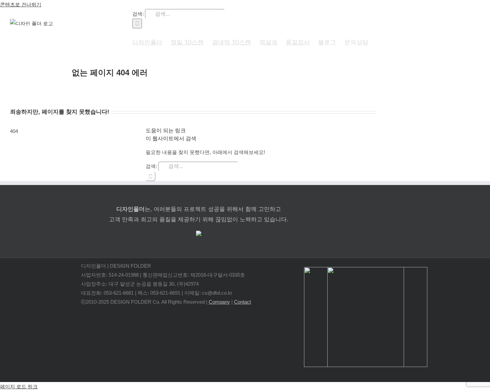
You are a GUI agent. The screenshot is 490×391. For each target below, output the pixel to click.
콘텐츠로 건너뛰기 (20, 4)
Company (219, 302)
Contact (242, 302)
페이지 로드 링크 (19, 386)
